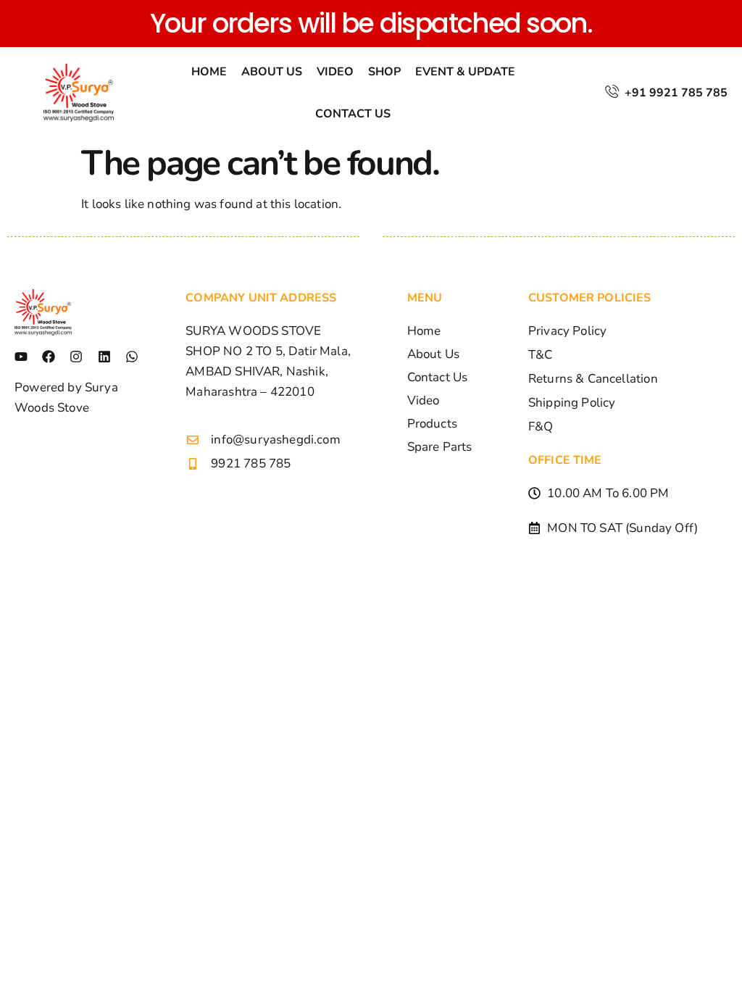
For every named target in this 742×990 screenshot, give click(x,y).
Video (335, 72)
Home (209, 72)
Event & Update (465, 72)
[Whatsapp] (131, 356)
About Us (271, 72)
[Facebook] (48, 356)
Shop (384, 72)
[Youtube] (21, 356)
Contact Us (353, 114)
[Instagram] (76, 356)
